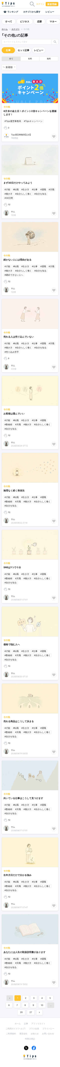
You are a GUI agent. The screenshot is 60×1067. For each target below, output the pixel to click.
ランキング (12, 11)
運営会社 (23, 1033)
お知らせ (35, 1033)
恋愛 (39, 21)
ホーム (5, 29)
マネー (53, 21)
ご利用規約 (11, 1033)
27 (31, 1012)
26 (21, 1012)
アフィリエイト (38, 1023)
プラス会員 (34, 1028)
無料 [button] (49, 58)
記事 (8, 50)
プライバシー (48, 1028)
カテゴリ (16, 29)
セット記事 (23, 50)
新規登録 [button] (52, 4)
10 (42, 1005)
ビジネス (24, 21)
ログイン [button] (40, 4)
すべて (8, 21)
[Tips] (8, 4)
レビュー (50, 11)
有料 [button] (30, 58)
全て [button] (11, 58)
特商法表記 (30, 1038)
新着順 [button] (9, 67)
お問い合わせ (48, 1033)
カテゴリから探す (31, 11)
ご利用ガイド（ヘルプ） (16, 1028)
